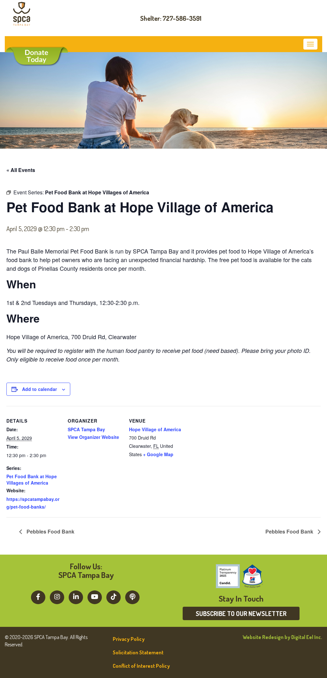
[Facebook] (38, 596)
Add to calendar (39, 389)
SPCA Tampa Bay (86, 429)
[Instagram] (57, 596)
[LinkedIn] (76, 596)
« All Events (20, 170)
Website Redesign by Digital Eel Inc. (282, 637)
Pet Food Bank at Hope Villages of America (31, 479)
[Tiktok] (113, 596)
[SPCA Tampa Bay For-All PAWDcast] (132, 596)
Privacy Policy (129, 639)
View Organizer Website (93, 437)
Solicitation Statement (138, 652)
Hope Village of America (155, 429)
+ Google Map (158, 454)
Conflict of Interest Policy (141, 666)
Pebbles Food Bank (49, 531)
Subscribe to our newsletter (241, 613)
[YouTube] (94, 596)
